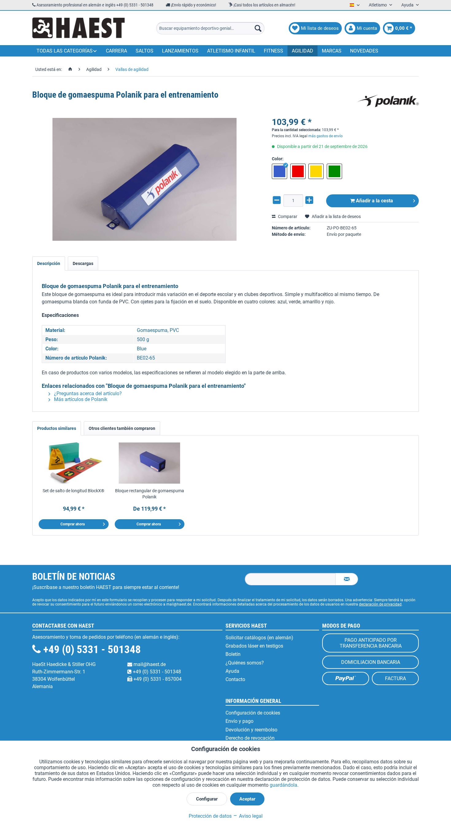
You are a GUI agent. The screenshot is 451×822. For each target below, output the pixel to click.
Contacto (235, 679)
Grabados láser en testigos (254, 646)
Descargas (83, 263)
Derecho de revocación (250, 738)
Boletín (233, 654)
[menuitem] (210, 28)
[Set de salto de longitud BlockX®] (74, 463)
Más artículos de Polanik (80, 399)
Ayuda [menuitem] (407, 4)
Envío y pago (239, 721)
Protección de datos (210, 816)
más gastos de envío (325, 136)
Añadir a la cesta (374, 201)
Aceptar (247, 799)
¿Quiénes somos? (245, 663)
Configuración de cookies (253, 713)
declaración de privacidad (380, 604)
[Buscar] (258, 28)
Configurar (207, 799)
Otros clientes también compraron (122, 428)
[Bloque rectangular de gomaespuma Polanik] (150, 463)
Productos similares (56, 428)
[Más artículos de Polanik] (388, 101)
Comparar (287, 216)
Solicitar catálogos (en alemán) (259, 638)
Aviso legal (250, 816)
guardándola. (284, 785)
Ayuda (232, 671)
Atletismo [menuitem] (378, 4)
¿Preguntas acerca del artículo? (87, 393)
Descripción (48, 263)
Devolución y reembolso (251, 730)
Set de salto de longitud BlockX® (73, 490)
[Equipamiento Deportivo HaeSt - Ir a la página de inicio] (78, 28)
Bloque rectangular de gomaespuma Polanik (149, 493)
